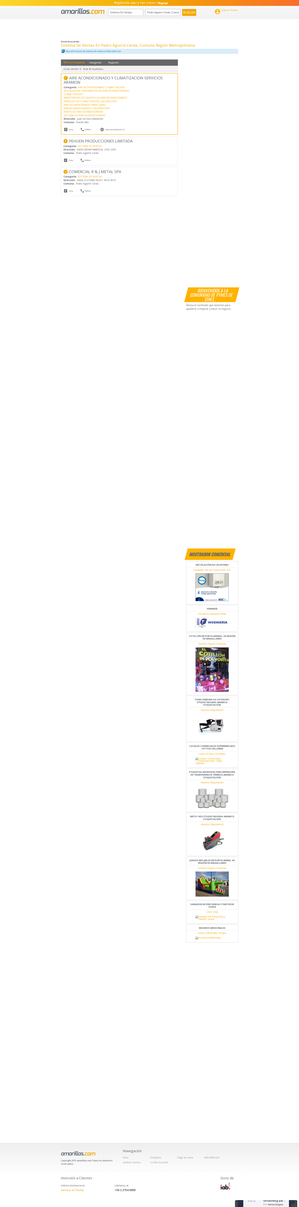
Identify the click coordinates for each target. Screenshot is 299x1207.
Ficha (71, 129)
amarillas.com (83, 11)
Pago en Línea (185, 1157)
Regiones (113, 62)
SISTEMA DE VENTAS (90, 146)
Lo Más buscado (159, 1162)
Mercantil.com (212, 1157)
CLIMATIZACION (114, 87)
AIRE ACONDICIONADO (91, 87)
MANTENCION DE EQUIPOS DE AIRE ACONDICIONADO (95, 97)
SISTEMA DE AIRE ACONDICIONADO (85, 115)
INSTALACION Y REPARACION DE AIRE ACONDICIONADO (96, 90)
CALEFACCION (108, 101)
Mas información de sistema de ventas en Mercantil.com (93, 51)
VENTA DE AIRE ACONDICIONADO (83, 111)
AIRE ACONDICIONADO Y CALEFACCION (87, 108)
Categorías (95, 62)
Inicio (125, 1157)
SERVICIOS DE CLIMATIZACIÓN (81, 101)
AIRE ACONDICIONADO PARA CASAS (85, 104)
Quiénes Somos (132, 1162)
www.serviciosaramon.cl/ (115, 129)
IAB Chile (225, 1186)
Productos (155, 1157)
